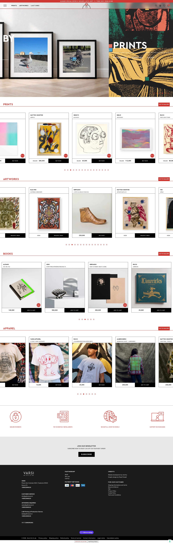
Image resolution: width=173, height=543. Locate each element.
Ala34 (66, 474)
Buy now (31, 161)
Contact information (89, 538)
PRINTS (21, 46)
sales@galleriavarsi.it (28, 505)
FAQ (109, 489)
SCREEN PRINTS (11, 57)
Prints (14, 5)
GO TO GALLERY (164, 328)
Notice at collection (80, 541)
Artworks (23, 5)
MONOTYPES (28, 57)
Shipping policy (54, 538)
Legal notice (101, 538)
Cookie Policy (112, 493)
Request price (31, 235)
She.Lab (67, 476)
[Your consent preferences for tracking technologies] (170, 541)
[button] (153, 93)
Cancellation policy (113, 538)
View (11, 235)
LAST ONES (35, 5)
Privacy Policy (112, 491)
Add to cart (161, 161)
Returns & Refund (113, 487)
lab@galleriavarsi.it (27, 513)
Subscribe (86, 454)
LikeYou (67, 478)
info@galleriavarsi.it (27, 496)
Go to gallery (164, 104)
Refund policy (64, 538)
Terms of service (76, 538)
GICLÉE (42, 57)
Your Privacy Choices (93, 541)
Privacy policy (43, 538)
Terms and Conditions (114, 495)
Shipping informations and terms (117, 485)
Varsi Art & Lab (31, 538)
